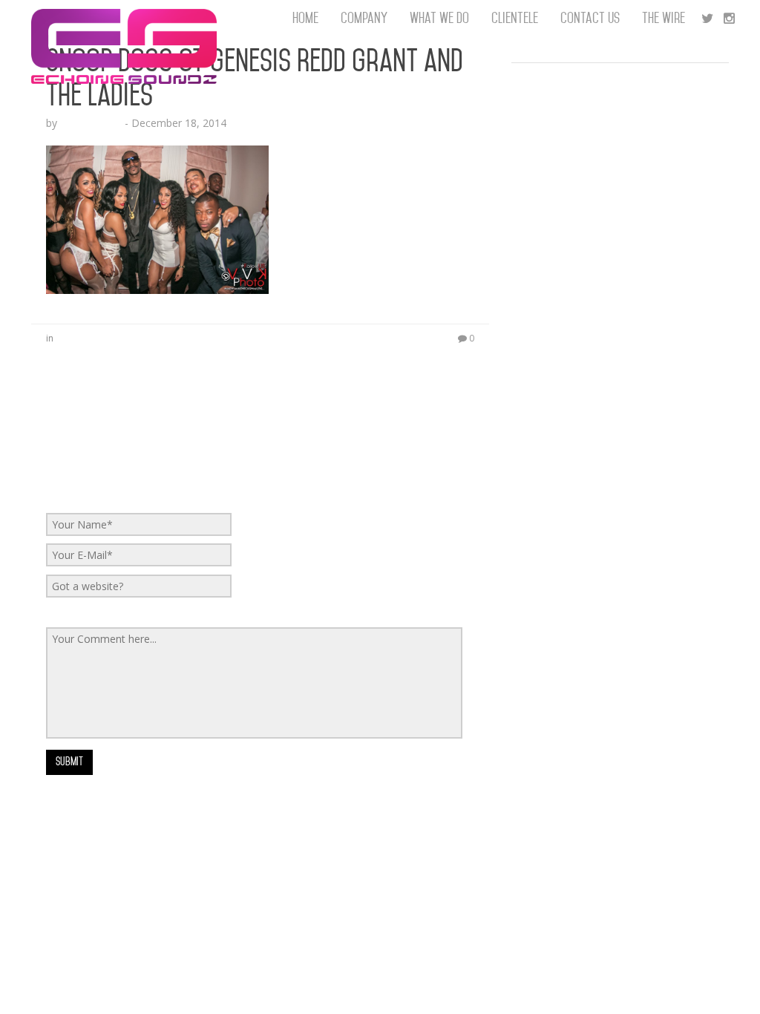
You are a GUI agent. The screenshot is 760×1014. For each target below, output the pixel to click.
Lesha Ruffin (91, 123)
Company (364, 18)
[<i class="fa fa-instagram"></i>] (729, 18)
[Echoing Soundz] (124, 18)
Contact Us (590, 18)
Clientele (514, 18)
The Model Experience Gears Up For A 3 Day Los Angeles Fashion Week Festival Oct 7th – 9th (619, 96)
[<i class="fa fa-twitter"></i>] (707, 18)
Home (305, 18)
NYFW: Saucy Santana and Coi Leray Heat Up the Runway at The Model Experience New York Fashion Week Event (619, 148)
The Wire (663, 18)
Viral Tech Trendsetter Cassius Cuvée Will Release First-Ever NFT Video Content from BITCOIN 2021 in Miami (615, 393)
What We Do (439, 18)
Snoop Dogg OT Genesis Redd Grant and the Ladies (254, 78)
